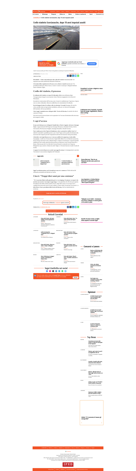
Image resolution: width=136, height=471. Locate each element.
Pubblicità (62, 469)
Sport (84, 14)
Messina (82, 11)
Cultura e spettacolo (74, 14)
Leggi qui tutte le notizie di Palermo (56, 193)
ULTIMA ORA (52, 11)
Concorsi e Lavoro (95, 14)
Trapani (96, 11)
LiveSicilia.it (36, 18)
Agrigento (67, 11)
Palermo (58, 11)
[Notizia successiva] (78, 156)
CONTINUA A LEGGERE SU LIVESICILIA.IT (56, 211)
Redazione (43, 222)
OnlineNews (83, 91)
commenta (58, 202)
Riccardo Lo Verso (44, 73)
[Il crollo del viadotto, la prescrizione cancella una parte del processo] (65, 162)
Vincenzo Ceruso (94, 327)
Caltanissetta (73, 11)
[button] (82, 422)
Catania (62, 11)
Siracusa (91, 11)
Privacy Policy (51, 469)
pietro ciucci (41, 198)
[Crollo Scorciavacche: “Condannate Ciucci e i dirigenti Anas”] (43, 162)
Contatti (57, 469)
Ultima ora (56, 14)
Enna (78, 11)
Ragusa (86, 11)
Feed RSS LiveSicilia (70, 469)
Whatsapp (39, 14)
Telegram (47, 14)
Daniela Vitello (93, 282)
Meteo (64, 14)
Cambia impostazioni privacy (82, 469)
